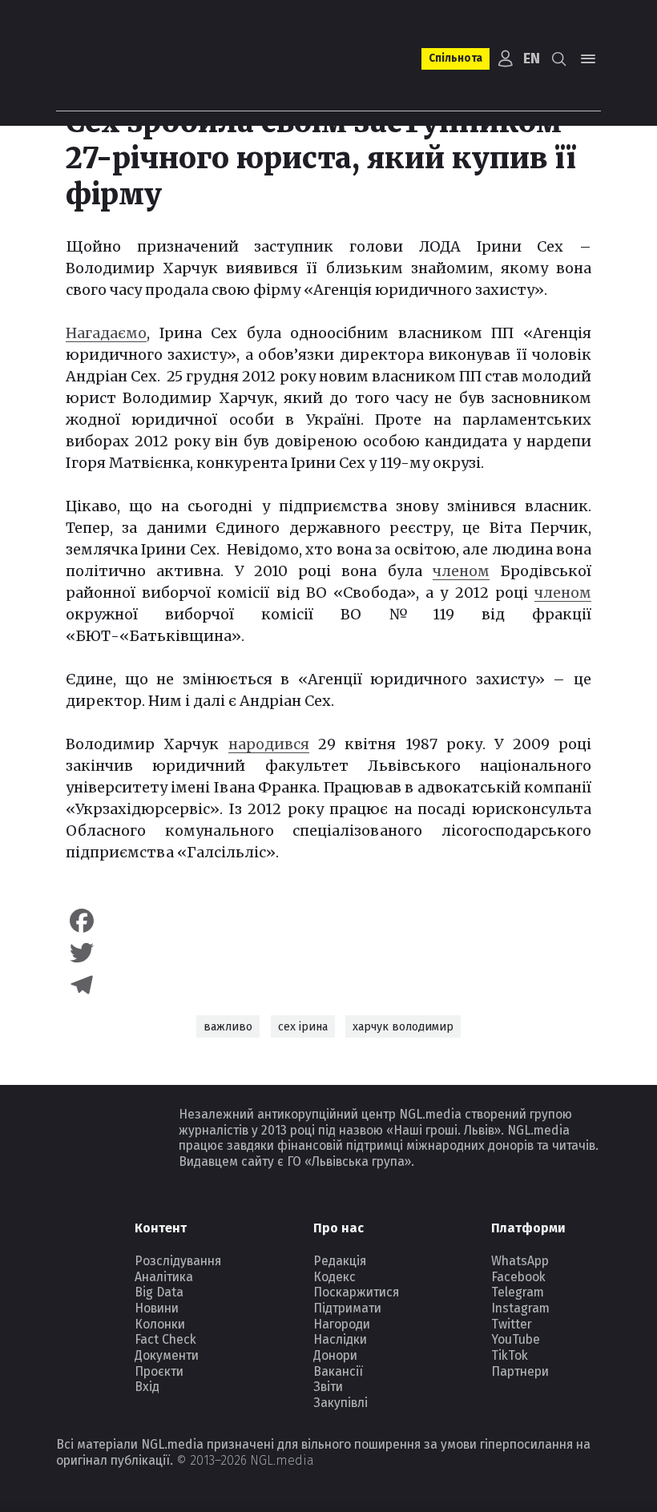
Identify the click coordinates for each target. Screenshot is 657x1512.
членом (461, 571)
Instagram (520, 1308)
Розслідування (178, 1260)
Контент (161, 1228)
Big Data (159, 1292)
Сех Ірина (303, 1027)
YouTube (515, 1339)
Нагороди (341, 1324)
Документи (167, 1355)
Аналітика (164, 1276)
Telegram (517, 1292)
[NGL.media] (121, 58)
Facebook (518, 1276)
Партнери (520, 1371)
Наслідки (340, 1339)
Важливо (228, 1027)
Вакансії (338, 1371)
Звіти (328, 1386)
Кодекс (334, 1276)
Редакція (339, 1260)
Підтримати (347, 1308)
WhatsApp (520, 1260)
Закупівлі (340, 1402)
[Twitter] (328, 953)
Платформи (528, 1228)
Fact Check (165, 1339)
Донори (335, 1355)
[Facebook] (328, 921)
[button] (559, 59)
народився (268, 744)
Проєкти (159, 1371)
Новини (157, 1308)
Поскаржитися (356, 1292)
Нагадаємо (106, 333)
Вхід (147, 1386)
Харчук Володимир (403, 1027)
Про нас (338, 1228)
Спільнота (455, 58)
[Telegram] (328, 985)
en (531, 58)
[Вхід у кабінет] (505, 59)
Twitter (511, 1324)
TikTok (509, 1355)
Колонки (160, 1324)
